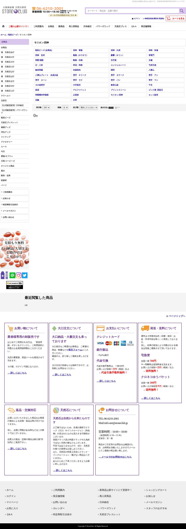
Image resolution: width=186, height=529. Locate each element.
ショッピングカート (156, 490)
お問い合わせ (8, 217)
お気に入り (12, 508)
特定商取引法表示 (10, 204)
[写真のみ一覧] (112, 108)
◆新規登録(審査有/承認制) (154, 18)
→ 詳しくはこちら (17, 373)
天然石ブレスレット (110, 514)
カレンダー (59, 508)
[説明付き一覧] (118, 108)
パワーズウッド (108, 508)
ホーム (10, 490)
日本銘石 (104, 502)
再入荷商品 (105, 496)
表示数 (39, 107)
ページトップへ (177, 316)
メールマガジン (9, 211)
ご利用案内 (7, 192)
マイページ (12, 502)
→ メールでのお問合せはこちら (115, 457)
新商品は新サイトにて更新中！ (116, 490)
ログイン (137, 18)
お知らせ (6, 198)
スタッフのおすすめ (156, 508)
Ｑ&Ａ (10, 514)
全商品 (4, 47)
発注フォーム (75, 350)
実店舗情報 (59, 496)
